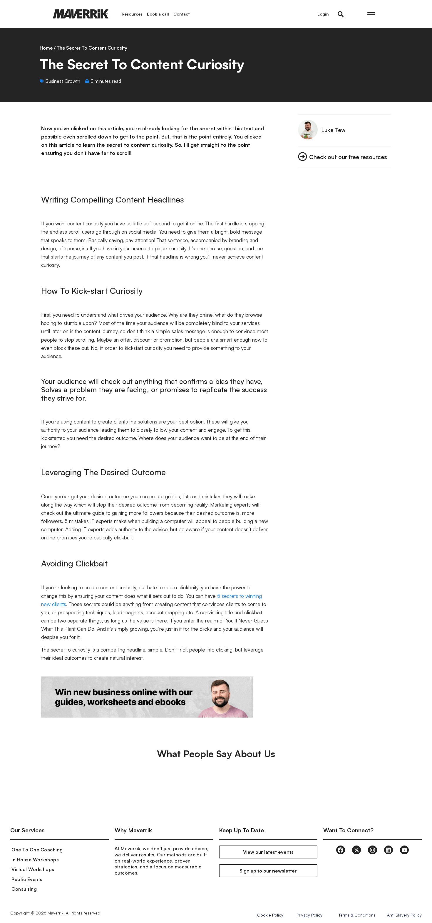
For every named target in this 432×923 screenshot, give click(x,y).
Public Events (27, 879)
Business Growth (62, 81)
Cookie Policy (270, 914)
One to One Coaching (37, 850)
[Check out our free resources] (302, 156)
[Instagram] (372, 850)
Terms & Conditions (357, 914)
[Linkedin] (388, 850)
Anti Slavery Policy (404, 914)
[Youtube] (404, 850)
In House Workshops (35, 860)
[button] (340, 14)
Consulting (24, 889)
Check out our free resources (348, 157)
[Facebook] (340, 850)
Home (46, 48)
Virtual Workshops (32, 869)
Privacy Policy (309, 914)
